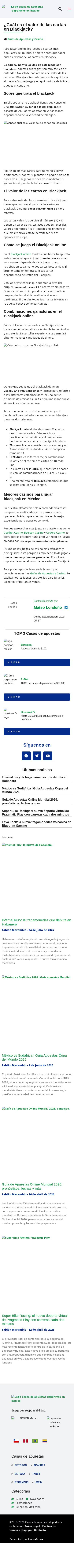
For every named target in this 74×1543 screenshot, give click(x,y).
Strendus (21, 1482)
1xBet (24, 679)
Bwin (38, 1482)
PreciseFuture (35, 1539)
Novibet (39, 1465)
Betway (20, 1473)
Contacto (40, 1529)
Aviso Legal (32, 1526)
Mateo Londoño (48, 607)
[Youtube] (47, 755)
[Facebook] (26, 755)
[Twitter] (37, 755)
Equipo (27, 1529)
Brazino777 (28, 711)
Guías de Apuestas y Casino (25, 39)
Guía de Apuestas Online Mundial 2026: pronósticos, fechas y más (32, 1186)
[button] (60, 9)
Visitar (14, 662)
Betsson (26, 644)
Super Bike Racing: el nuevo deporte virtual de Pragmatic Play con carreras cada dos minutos (35, 1320)
